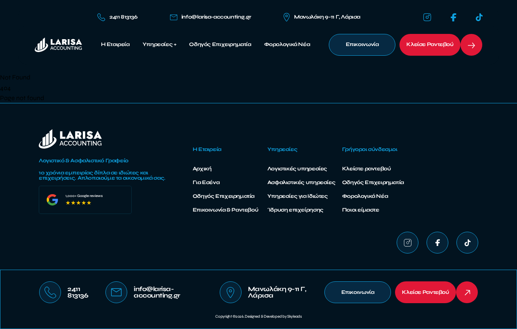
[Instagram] (427, 17)
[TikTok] (479, 17)
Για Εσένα (206, 182)
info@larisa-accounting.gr (216, 17)
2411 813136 (123, 17)
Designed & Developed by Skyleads (273, 316)
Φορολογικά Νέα (287, 44)
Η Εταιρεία (115, 44)
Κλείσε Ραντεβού (429, 44)
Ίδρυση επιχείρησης (295, 210)
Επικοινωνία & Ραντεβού (225, 210)
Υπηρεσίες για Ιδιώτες (297, 196)
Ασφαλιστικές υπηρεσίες (301, 182)
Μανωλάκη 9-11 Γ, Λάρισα (327, 17)
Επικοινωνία (362, 44)
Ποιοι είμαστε (360, 210)
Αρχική (202, 169)
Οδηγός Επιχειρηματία (220, 44)
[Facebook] (453, 17)
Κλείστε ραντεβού (366, 169)
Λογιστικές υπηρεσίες (297, 169)
